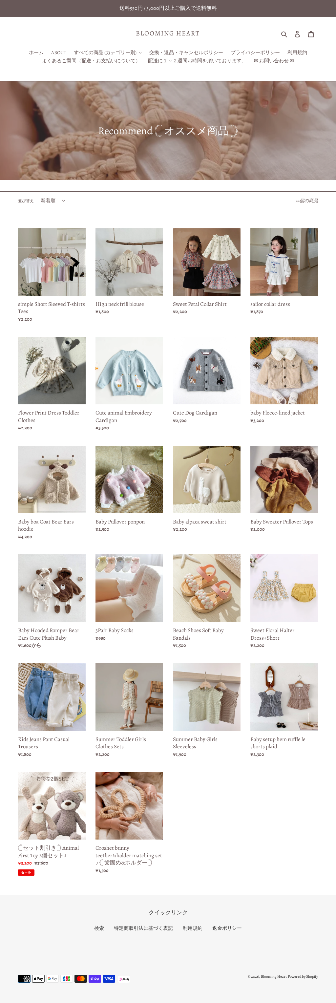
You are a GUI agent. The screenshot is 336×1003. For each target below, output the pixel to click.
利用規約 (192, 928)
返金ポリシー (227, 928)
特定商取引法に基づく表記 (143, 928)
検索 (99, 928)
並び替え (26, 200)
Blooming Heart (168, 33)
